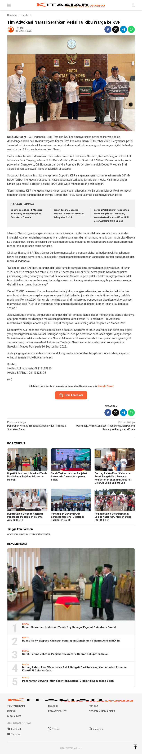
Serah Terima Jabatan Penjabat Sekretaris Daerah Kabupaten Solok (69, 214)
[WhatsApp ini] (131, 29)
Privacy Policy (57, 711)
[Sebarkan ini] (107, 29)
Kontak (93, 706)
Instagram (98, 729)
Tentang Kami (16, 706)
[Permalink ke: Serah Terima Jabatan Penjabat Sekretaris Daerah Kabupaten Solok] (71, 459)
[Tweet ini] (115, 29)
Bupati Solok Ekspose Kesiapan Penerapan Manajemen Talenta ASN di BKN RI (25, 516)
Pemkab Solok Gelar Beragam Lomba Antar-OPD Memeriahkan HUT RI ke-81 (113, 516)
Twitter (55, 729)
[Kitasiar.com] (71, 4)
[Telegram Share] (123, 29)
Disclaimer (14, 716)
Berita (25, 624)
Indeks (11, 711)
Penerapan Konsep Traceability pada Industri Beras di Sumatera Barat (36, 426)
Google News (105, 386)
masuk (24, 534)
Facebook (16, 729)
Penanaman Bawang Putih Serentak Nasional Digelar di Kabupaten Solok (67, 516)
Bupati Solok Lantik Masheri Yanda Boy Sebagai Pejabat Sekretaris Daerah (26, 214)
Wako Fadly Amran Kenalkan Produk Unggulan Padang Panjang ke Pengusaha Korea (105, 426)
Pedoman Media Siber (102, 711)
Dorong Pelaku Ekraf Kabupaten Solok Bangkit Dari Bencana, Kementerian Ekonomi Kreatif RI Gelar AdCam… (74, 669)
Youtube (15, 734)
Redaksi (53, 706)
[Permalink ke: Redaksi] (10, 29)
